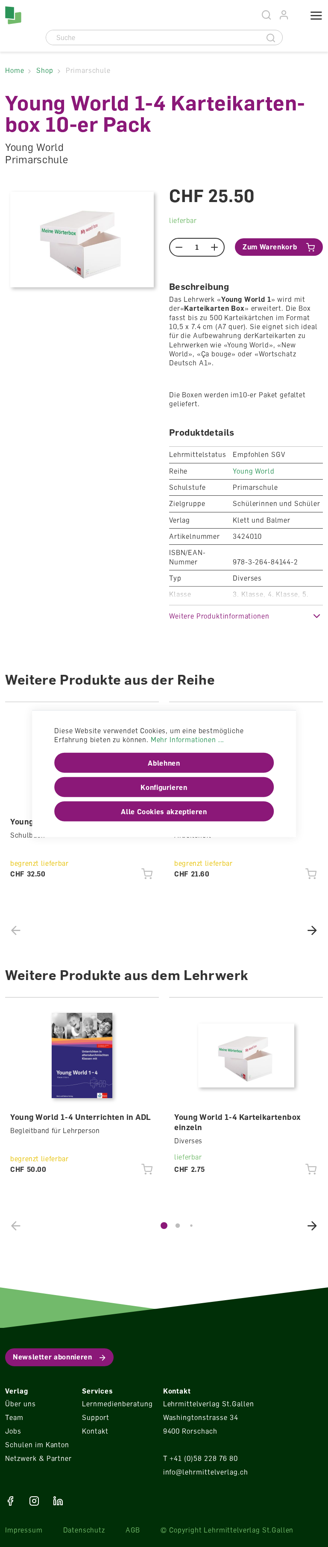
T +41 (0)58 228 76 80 (200, 1458)
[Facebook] (10, 1501)
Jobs (13, 1431)
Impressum (24, 1530)
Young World (253, 471)
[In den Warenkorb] (147, 873)
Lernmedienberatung (117, 1404)
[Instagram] (34, 1501)
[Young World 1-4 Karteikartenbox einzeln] (246, 1055)
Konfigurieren (164, 787)
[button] (246, 616)
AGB (133, 1530)
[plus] (214, 247)
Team (14, 1417)
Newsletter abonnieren (52, 1357)
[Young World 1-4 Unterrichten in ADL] (82, 1055)
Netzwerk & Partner (38, 1458)
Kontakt (95, 1431)
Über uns (20, 1404)
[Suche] (271, 37)
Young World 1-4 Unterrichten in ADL (80, 1117)
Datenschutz (84, 1530)
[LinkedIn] (58, 1501)
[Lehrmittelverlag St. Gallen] (13, 15)
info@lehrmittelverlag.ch (205, 1472)
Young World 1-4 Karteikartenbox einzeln (237, 1122)
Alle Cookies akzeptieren (164, 811)
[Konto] (284, 15)
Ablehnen (164, 762)
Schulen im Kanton (37, 1444)
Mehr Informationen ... (187, 739)
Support (95, 1417)
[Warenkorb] (296, 16)
